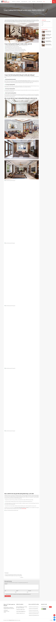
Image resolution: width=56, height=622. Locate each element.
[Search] (50, 1)
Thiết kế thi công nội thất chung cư (33, 606)
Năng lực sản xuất (6, 611)
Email (17, 590)
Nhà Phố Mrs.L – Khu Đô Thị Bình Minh (48, 34)
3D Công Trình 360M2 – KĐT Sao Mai (49, 38)
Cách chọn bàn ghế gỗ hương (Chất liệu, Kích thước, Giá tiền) (13, 574)
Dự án (42, 22)
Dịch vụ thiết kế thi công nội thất (46, 21)
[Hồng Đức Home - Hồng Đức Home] (5, 2)
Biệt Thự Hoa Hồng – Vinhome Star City (48, 31)
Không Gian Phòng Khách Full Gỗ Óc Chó (49, 44)
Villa (42, 25)
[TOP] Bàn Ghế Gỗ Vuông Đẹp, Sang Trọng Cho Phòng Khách (13, 575)
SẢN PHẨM (33, 1)
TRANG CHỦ (13, 1)
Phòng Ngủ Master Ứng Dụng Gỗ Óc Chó (48, 41)
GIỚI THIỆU (18, 1)
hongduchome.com (22, 613)
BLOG (44, 1)
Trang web (29, 590)
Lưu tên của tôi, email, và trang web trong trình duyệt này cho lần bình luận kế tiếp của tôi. (18, 594)
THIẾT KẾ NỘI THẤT (24, 1)
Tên (5, 590)
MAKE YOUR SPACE (39, 1)
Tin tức (42, 24)
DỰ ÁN (30, 1)
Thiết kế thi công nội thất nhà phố (33, 610)
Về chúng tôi (6, 610)
